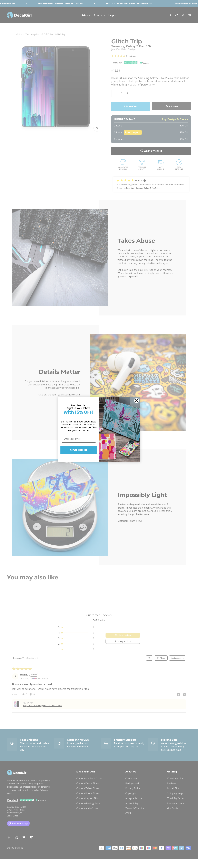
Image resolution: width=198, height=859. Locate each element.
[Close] (136, 400)
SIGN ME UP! (78, 450)
